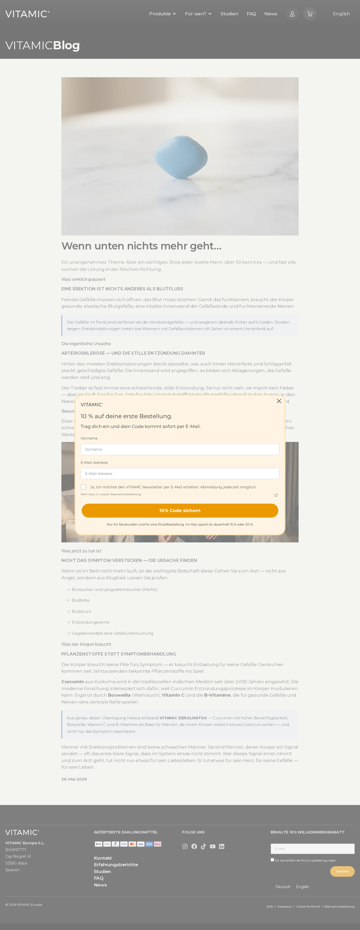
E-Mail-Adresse (94, 462)
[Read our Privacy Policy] (276, 495)
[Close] (279, 401)
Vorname (89, 438)
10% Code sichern (180, 510)
